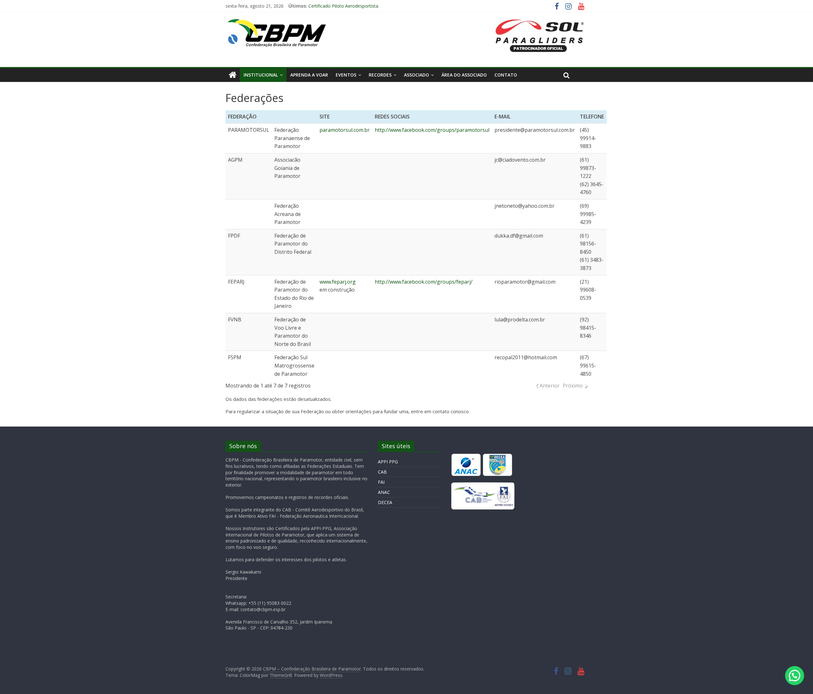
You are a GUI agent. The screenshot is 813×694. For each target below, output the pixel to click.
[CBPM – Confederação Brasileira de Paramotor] (232, 75)
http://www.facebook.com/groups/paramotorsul (432, 129)
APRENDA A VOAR (309, 75)
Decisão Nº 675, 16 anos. (334, 5)
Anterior (550, 385)
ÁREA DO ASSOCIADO (464, 75)
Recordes (380, 75)
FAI (381, 482)
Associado (416, 75)
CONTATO (505, 75)
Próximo (573, 385)
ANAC (384, 492)
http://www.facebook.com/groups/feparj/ (424, 281)
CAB (382, 472)
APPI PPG (388, 462)
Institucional (261, 75)
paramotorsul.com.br (344, 129)
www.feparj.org (337, 281)
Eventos (346, 75)
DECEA (385, 502)
